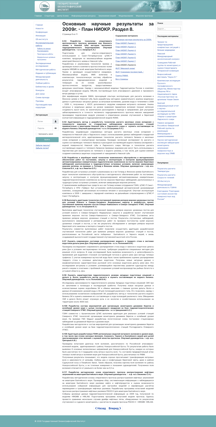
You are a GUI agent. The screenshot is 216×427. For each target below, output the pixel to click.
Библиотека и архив (45, 87)
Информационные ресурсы (83, 16)
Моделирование (126, 16)
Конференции (42, 32)
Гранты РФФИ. (122, 75)
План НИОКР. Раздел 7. (126, 61)
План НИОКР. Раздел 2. (126, 43)
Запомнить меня (45, 134)
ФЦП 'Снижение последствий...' (130, 72)
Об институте (42, 39)
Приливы (40, 101)
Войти (47, 139)
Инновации (41, 35)
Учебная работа (43, 83)
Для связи (40, 94)
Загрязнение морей (107, 16)
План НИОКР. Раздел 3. (126, 47)
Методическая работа (45, 69)
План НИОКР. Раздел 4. (126, 50)
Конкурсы (40, 90)
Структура (49, 16)
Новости (39, 28)
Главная (38, 16)
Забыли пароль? (43, 145)
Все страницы (122, 79)
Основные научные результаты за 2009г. (134, 39)
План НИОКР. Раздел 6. (126, 57)
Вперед (114, 408)
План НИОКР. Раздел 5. (126, 54)
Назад (101, 408)
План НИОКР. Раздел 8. (126, 65)
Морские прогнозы (144, 16)
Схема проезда (42, 97)
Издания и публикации (46, 73)
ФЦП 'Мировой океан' (125, 68)
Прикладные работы (45, 54)
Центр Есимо (63, 16)
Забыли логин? (42, 148)
